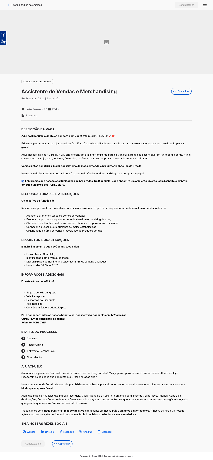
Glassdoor (107, 431)
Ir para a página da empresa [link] (26, 5)
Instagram (87, 431)
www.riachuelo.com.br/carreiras (105, 315)
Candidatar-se (186, 5)
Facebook (68, 431)
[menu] (205, 5)
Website (31, 431)
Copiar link (183, 91)
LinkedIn (49, 431)
